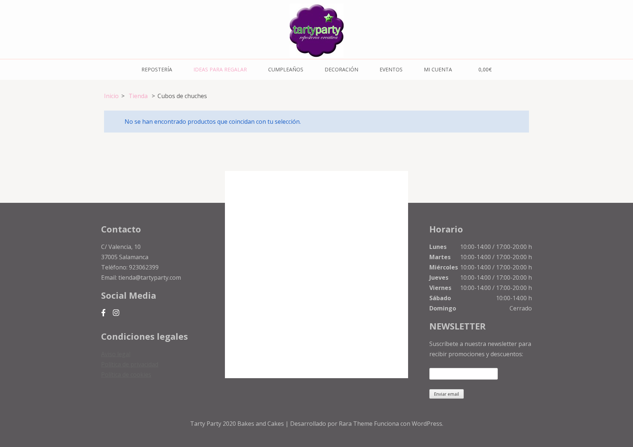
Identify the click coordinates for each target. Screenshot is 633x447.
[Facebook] (103, 313)
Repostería (156, 69)
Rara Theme (356, 424)
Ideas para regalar (220, 69)
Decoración (341, 69)
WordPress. (427, 424)
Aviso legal (115, 354)
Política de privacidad (129, 364)
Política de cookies (126, 374)
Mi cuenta (438, 69)
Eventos (391, 69)
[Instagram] (116, 313)
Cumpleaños (285, 69)
